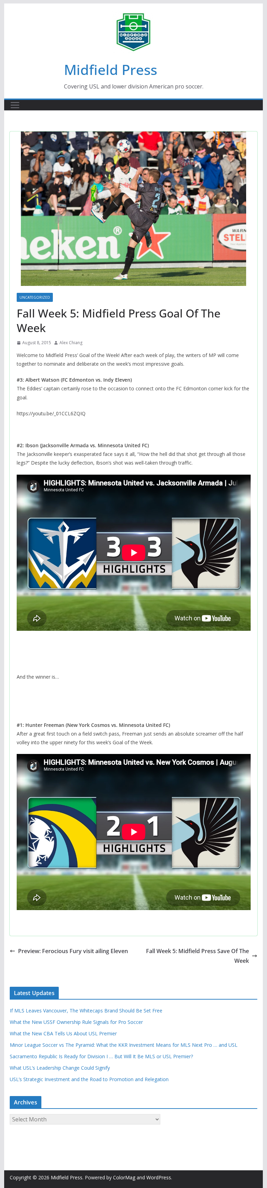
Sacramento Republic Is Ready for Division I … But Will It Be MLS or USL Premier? (101, 1056)
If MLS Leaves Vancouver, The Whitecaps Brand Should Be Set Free (86, 1010)
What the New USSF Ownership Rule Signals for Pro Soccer (76, 1022)
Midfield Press (110, 69)
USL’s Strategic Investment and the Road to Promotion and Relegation (89, 1079)
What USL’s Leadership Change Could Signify (60, 1067)
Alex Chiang (70, 343)
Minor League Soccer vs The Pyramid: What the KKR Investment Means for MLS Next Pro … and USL (123, 1045)
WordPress (158, 1177)
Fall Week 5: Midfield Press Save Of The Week (197, 956)
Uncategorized (34, 297)
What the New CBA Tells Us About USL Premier (63, 1033)
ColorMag (124, 1177)
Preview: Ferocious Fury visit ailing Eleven (73, 951)
